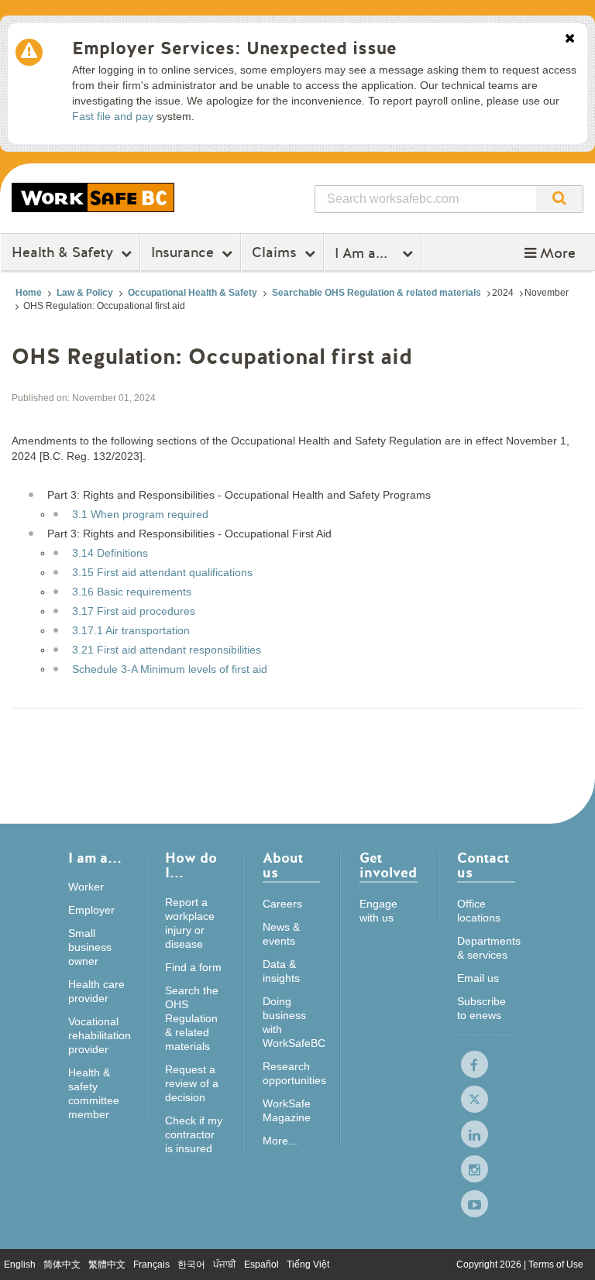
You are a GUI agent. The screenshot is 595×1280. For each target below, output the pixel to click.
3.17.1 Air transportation (131, 630)
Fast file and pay (112, 116)
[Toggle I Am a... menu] (409, 253)
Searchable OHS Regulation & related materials (376, 292)
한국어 (191, 1264)
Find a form (193, 967)
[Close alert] (570, 39)
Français (151, 1264)
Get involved (388, 867)
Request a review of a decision (191, 1083)
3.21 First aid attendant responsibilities (166, 649)
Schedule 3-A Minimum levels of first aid (169, 669)
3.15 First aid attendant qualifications (162, 572)
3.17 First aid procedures (133, 611)
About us (283, 867)
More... (280, 1140)
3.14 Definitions (110, 553)
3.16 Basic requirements (131, 591)
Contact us (483, 867)
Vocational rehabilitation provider (99, 1035)
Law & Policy (85, 292)
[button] (550, 253)
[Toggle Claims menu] (312, 253)
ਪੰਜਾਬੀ (224, 1264)
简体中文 (62, 1264)
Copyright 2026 (490, 1264)
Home (28, 292)
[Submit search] (559, 199)
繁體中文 (107, 1264)
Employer (91, 910)
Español (261, 1264)
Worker (86, 886)
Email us (478, 978)
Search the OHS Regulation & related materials (191, 1018)
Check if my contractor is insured (193, 1134)
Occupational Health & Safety (192, 292)
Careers (282, 903)
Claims (274, 252)
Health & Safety (62, 252)
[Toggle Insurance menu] (229, 253)
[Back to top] (568, 1252)
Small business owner (90, 947)
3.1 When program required (140, 514)
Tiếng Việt (308, 1264)
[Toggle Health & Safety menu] (128, 253)
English (20, 1264)
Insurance (182, 252)
